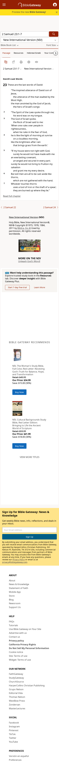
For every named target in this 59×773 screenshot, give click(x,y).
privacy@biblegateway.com (14, 562)
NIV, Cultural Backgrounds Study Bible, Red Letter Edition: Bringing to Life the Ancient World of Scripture (29, 424)
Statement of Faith (18, 588)
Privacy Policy (18, 559)
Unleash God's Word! (29, 261)
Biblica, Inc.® (24, 228)
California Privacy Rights (22, 644)
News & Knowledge (19, 584)
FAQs (11, 621)
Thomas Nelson (17, 696)
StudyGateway (16, 677)
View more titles (29, 457)
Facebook (14, 722)
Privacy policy (16, 640)
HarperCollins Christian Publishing (27, 685)
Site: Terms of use (18, 655)
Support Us (15, 607)
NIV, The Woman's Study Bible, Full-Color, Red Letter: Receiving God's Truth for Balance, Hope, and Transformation (28, 370)
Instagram (14, 726)
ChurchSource (16, 681)
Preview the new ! (29, 11)
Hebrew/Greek (34, 52)
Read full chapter (12, 196)
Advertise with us (18, 632)
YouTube (13, 741)
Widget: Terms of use (20, 659)
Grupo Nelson (16, 689)
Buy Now (19, 392)
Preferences (15, 759)
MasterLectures (17, 708)
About (12, 580)
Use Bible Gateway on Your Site (25, 629)
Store (12, 595)
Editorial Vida (16, 693)
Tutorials (13, 625)
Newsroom (14, 603)
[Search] (53, 34)
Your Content (50, 52)
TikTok (12, 734)
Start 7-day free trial (17, 287)
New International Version (23, 217)
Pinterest (13, 730)
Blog (11, 599)
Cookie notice (16, 652)
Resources (18, 52)
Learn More (39, 287)
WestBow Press (17, 700)
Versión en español (19, 756)
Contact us (14, 636)
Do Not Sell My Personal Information (29, 648)
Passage (6, 52)
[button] (55, 5)
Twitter (12, 737)
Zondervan (14, 704)
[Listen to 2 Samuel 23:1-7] (36, 62)
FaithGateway (16, 673)
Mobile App (15, 591)
